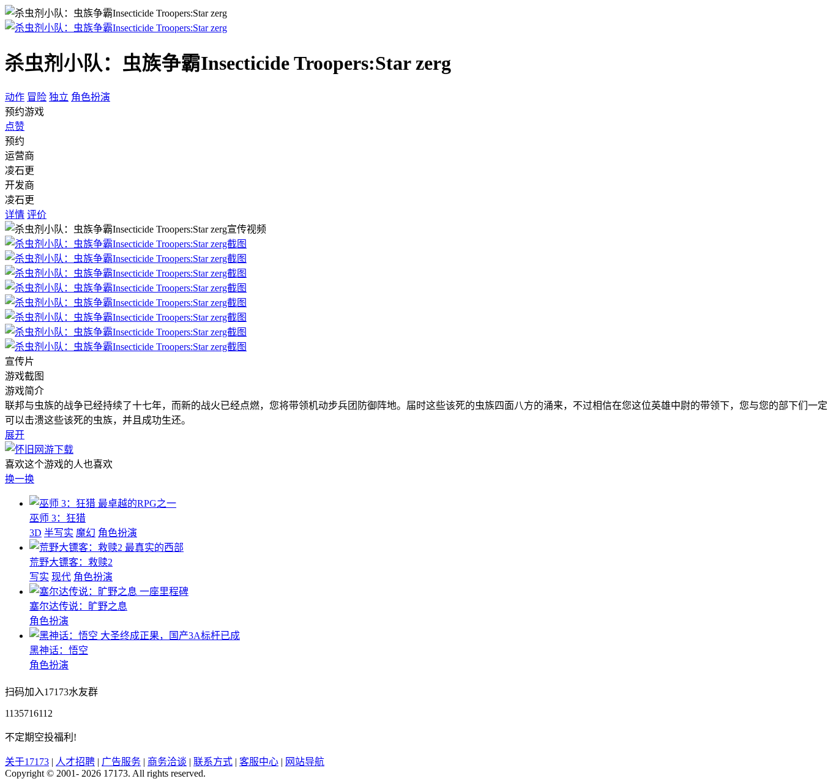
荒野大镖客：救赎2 (71, 562)
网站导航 (304, 761)
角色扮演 (90, 97)
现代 (61, 577)
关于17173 (27, 761)
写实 (39, 577)
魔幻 (85, 533)
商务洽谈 (167, 761)
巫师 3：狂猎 (57, 518)
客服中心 (258, 761)
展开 (14, 435)
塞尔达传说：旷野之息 (78, 606)
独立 (59, 97)
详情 (14, 214)
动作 (14, 97)
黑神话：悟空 (58, 650)
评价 (37, 214)
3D (35, 533)
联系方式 (213, 761)
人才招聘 (75, 761)
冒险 (37, 97)
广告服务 (121, 761)
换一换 (19, 479)
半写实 (58, 533)
